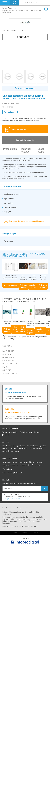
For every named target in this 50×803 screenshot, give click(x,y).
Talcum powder (9, 373)
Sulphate (6, 370)
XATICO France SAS (29, 3)
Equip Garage (7, 473)
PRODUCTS (23, 37)
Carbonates (8, 361)
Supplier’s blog (20, 446)
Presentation (10, 149)
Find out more (9, 112)
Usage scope (41, 150)
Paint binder (8, 351)
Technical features (26, 150)
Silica (5, 367)
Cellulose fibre (10, 364)
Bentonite (7, 354)
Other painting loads (10, 103)
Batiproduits (18, 473)
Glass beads (8, 357)
